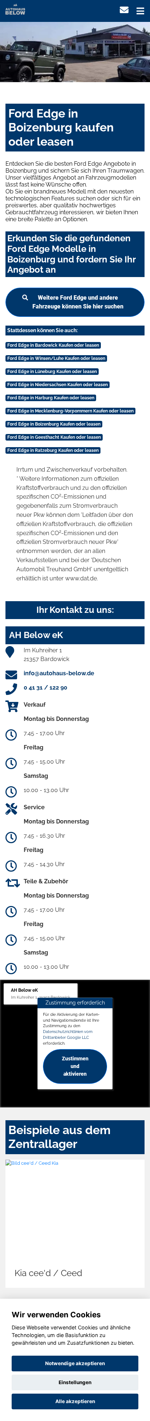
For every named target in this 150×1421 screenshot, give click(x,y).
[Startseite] (15, 8)
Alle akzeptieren (75, 1401)
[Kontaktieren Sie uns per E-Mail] (124, 10)
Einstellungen (75, 1382)
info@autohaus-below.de (59, 673)
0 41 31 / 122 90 (45, 687)
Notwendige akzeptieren (75, 1363)
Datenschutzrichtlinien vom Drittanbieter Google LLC (67, 1034)
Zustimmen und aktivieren (75, 1066)
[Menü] (140, 11)
